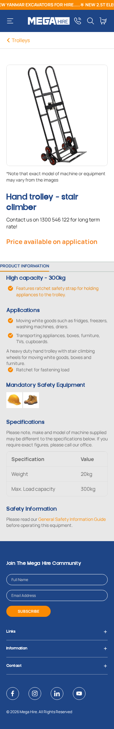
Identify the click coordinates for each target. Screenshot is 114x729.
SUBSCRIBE (28, 611)
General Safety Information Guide (72, 519)
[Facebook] (12, 693)
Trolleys (21, 40)
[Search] (90, 21)
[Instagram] (34, 693)
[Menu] (12, 21)
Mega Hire (28, 711)
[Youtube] (79, 693)
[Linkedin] (57, 693)
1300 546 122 (54, 219)
